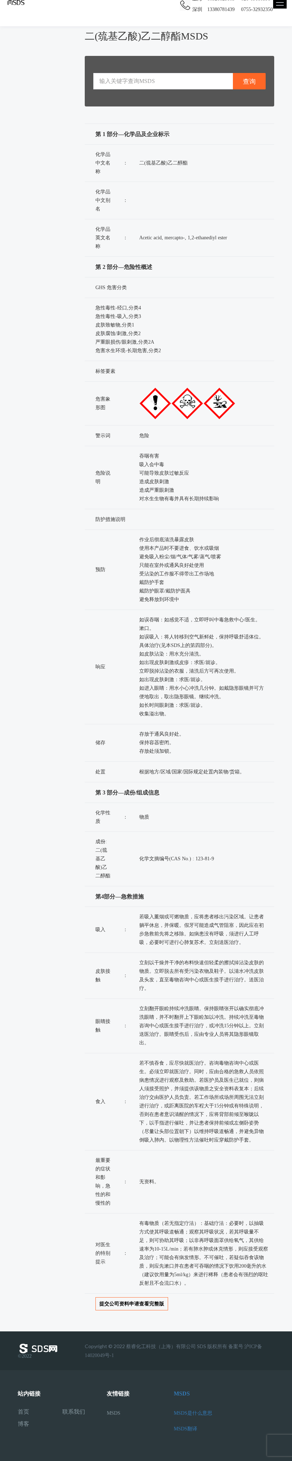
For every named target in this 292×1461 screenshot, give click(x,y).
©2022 (25, 1356)
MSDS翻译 (185, 1428)
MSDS (113, 1413)
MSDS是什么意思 (193, 1413)
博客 (23, 1424)
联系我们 (73, 1412)
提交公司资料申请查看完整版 (131, 1303)
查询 (249, 81)
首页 (23, 1412)
